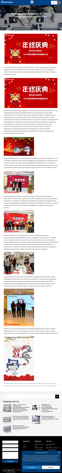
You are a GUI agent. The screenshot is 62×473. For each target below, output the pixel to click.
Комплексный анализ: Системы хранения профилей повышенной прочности (20, 427)
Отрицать (50, 467)
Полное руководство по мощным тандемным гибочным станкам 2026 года (50, 418)
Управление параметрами (29, 463)
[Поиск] (59, 2)
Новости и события (31, 10)
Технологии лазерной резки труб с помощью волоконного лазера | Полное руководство (20, 418)
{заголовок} (41, 470)
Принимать (32, 467)
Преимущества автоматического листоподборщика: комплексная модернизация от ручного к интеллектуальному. (50, 408)
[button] (59, 452)
